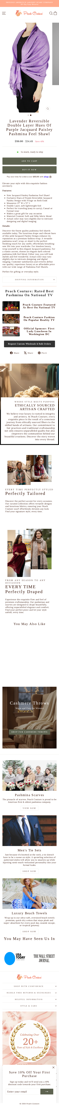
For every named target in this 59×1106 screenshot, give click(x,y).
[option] (15, 956)
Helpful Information (29, 999)
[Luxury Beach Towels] (29, 893)
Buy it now (29, 170)
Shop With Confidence (29, 986)
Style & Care (28, 1006)
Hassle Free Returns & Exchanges (29, 993)
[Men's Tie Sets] (29, 830)
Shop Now (29, 871)
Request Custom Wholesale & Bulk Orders (29, 344)
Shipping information (29, 280)
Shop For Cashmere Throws (29, 732)
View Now (29, 808)
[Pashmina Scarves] (29, 775)
